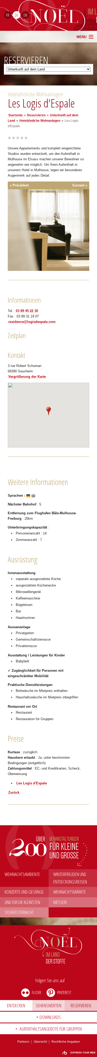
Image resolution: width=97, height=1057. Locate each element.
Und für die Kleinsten (22, 902)
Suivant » (79, 185)
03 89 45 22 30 (27, 311)
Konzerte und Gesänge (24, 892)
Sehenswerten (48, 1005)
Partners (23, 1042)
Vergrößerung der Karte (27, 377)
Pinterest (64, 992)
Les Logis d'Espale (31, 783)
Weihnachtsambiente (22, 874)
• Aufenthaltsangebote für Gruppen (48, 1028)
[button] (48, 411)
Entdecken (16, 1005)
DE (16, 15)
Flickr (36, 992)
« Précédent (19, 185)
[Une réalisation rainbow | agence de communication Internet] (79, 1053)
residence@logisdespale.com (32, 322)
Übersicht (40, 1042)
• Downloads (48, 1017)
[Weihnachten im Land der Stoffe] (48, 945)
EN (25, 15)
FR (7, 15)
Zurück (13, 792)
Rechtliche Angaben (65, 1042)
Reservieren (81, 1005)
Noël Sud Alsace (68, 15)
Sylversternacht (19, 912)
